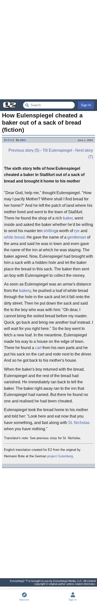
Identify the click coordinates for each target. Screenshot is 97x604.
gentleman (76, 237)
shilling (50, 231)
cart (38, 348)
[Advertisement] (48, 49)
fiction (9, 140)
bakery (25, 290)
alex (23, 140)
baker (68, 218)
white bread (14, 237)
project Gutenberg (60, 456)
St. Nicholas (79, 423)
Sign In (86, 105)
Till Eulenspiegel (57, 150)
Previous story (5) (23, 150)
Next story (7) (84, 153)
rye (77, 231)
